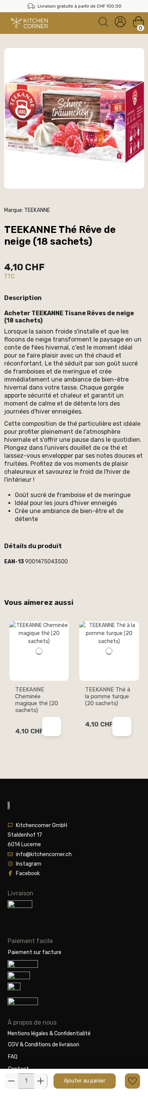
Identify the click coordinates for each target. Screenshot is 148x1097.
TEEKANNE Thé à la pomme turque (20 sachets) (107, 696)
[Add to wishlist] (132, 1081)
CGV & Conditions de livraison (43, 1044)
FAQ (12, 1057)
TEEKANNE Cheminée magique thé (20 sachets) (36, 700)
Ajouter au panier (84, 1081)
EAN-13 (14, 561)
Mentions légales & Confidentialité (49, 1033)
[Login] (120, 22)
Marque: (13, 210)
